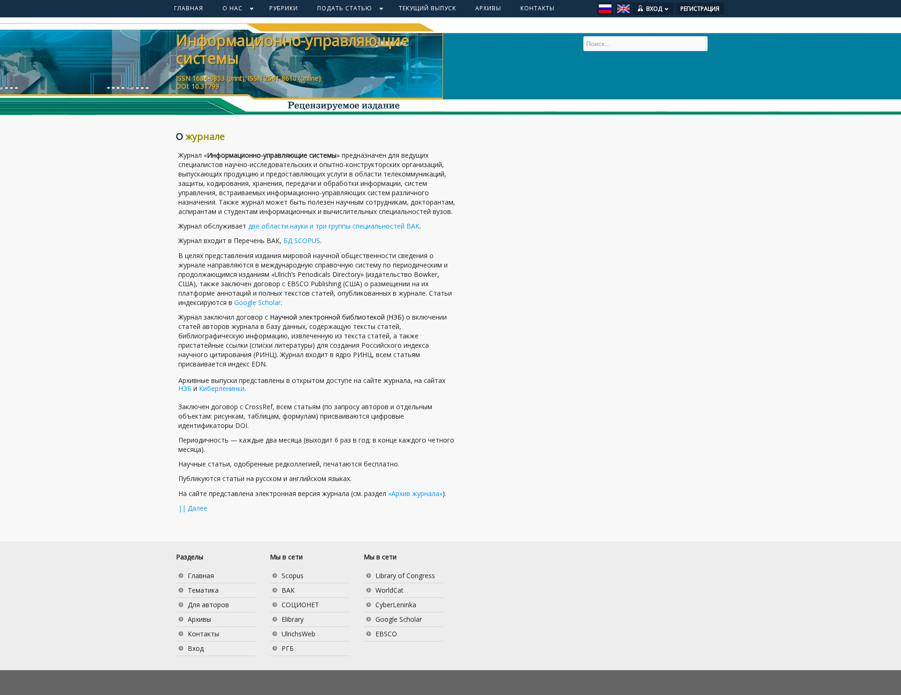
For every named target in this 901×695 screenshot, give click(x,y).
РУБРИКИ (283, 8)
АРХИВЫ (488, 8)
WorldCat (389, 590)
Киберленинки (221, 388)
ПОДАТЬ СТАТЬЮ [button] (339, 10)
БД (301, 240)
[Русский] (605, 8)
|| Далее (192, 508)
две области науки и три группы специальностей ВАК (334, 225)
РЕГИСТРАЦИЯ (699, 9)
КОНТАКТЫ (537, 8)
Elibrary (293, 619)
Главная (201, 575)
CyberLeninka (395, 604)
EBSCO (386, 633)
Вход (196, 648)
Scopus (293, 575)
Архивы (199, 619)
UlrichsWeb (298, 633)
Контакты (203, 633)
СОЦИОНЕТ (300, 604)
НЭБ (184, 388)
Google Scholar (257, 302)
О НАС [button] (228, 10)
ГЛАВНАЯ (188, 8)
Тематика (203, 590)
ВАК (288, 590)
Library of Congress (405, 575)
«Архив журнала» (415, 493)
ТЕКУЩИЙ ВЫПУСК (427, 8)
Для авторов (208, 604)
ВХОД (654, 9)
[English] (623, 8)
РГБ (288, 648)
